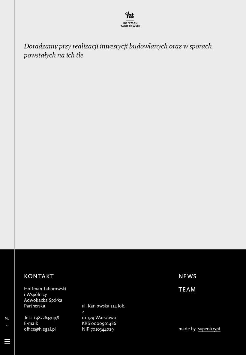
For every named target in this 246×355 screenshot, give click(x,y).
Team (187, 289)
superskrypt (209, 329)
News (187, 276)
